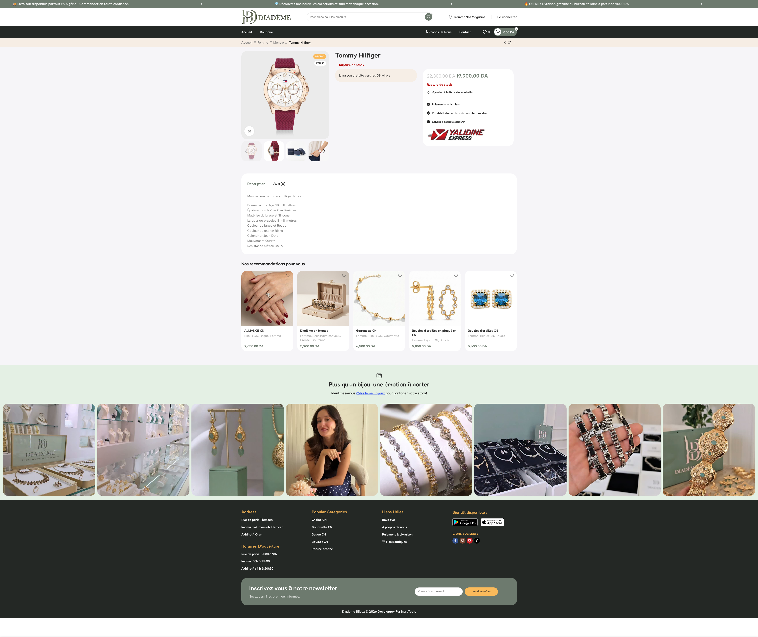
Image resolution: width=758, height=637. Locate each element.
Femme (262, 42)
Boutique (388, 520)
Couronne (319, 340)
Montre (278, 42)
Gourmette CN (366, 330)
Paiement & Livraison (397, 534)
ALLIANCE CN (254, 330)
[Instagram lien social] (463, 541)
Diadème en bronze (314, 330)
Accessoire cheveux (326, 336)
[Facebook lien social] (455, 541)
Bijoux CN (251, 336)
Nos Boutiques (396, 542)
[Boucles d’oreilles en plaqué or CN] (435, 298)
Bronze (305, 340)
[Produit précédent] (505, 42)
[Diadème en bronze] (323, 298)
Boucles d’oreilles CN (483, 330)
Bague (264, 336)
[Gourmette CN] (379, 298)
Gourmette (391, 336)
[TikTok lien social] (477, 541)
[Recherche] (428, 17)
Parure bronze (322, 549)
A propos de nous (394, 527)
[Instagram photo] (49, 450)
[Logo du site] (266, 16)
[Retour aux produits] (509, 42)
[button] (246, 151)
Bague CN (319, 534)
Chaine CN (319, 520)
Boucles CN (320, 542)
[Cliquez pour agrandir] (249, 131)
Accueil (246, 42)
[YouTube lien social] (470, 541)
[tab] (256, 183)
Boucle (444, 340)
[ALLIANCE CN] (267, 298)
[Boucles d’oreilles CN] (491, 298)
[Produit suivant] (514, 42)
